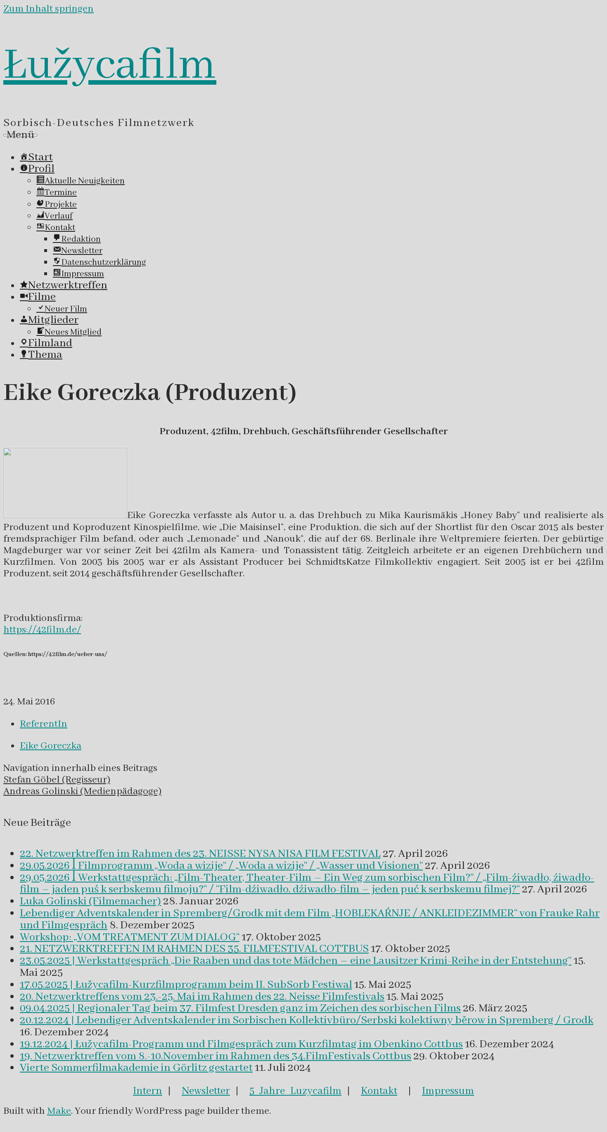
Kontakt (379, 1091)
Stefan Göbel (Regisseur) (56, 779)
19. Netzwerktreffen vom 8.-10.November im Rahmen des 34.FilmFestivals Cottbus (215, 1056)
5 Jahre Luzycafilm (295, 1091)
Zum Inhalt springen (48, 8)
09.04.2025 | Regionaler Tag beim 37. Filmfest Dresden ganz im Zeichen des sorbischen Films (240, 1008)
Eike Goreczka (50, 746)
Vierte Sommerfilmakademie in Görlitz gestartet (136, 1068)
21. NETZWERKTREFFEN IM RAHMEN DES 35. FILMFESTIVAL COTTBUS (194, 949)
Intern (147, 1091)
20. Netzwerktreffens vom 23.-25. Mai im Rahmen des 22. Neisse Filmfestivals (202, 997)
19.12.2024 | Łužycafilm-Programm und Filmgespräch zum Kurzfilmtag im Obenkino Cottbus (241, 1044)
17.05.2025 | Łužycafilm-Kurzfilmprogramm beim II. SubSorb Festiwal (186, 985)
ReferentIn (43, 724)
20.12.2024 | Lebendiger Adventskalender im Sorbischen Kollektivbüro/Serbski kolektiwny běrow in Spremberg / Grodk (306, 1020)
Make (59, 1111)
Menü (20, 135)
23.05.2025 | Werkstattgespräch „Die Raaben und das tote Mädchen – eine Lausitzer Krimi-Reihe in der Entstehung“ (295, 961)
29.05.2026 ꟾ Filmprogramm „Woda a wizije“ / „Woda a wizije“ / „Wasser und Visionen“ (221, 866)
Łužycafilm (109, 66)
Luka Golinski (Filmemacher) (90, 901)
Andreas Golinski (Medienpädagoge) (82, 791)
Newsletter (206, 1091)
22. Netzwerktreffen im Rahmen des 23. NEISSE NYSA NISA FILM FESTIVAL (200, 854)
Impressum (448, 1091)
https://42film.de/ (42, 629)
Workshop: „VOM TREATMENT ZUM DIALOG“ (129, 937)
